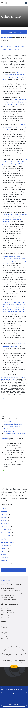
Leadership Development (11, 584)
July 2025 (4, 548)
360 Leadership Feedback (8, 599)
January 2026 (5, 529)
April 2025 (4, 557)
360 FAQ (3, 643)
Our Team (4, 636)
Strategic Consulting (9, 604)
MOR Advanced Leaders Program (10, 590)
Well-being (7, 421)
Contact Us (14, 666)
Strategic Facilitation (7, 608)
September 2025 (6, 542)
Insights (4, 632)
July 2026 (4, 511)
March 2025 (5, 560)
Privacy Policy (5, 638)
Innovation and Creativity (12, 426)
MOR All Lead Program (7, 595)
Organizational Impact (7, 612)
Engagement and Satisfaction (13, 424)
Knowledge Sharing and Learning (14, 433)
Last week (4, 438)
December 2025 (6, 533)
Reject (14, 699)
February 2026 (5, 526)
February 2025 (5, 564)
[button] (26, 3)
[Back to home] (4, 3)
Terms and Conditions (7, 641)
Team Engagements (6, 610)
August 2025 (5, 545)
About (3, 621)
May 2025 (4, 554)
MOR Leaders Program (7, 588)
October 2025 (5, 539)
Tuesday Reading (6, 37)
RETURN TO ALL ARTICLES (14, 32)
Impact (4, 627)
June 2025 (4, 551)
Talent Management (6, 615)
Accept (14, 693)
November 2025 (6, 536)
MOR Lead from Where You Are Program (12, 593)
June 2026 (4, 514)
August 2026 (5, 508)
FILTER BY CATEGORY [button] (8, 570)
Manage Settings (14, 704)
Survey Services (5, 617)
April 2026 (4, 520)
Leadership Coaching (7, 597)
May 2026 (4, 517)
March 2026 (5, 523)
